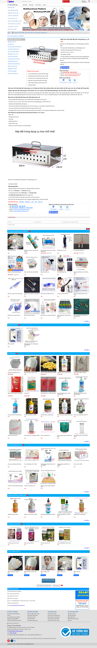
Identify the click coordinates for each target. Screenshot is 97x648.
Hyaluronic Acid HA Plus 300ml (30, 514)
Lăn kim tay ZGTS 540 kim (62, 293)
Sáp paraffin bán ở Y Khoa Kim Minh (48, 393)
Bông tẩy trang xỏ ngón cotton (30, 372)
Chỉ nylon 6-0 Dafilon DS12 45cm (14, 464)
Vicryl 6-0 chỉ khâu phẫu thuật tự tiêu (15, 485)
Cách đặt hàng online (52, 613)
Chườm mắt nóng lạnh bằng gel (14, 272)
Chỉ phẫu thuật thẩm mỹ (13, 49)
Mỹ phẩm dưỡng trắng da (14, 63)
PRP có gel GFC (11, 343)
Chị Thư (75, 82)
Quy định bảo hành (72, 615)
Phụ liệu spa (11, 44)
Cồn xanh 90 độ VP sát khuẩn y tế (15, 414)
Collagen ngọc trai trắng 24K (79, 514)
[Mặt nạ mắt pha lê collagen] (15, 563)
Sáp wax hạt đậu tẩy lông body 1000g (48, 372)
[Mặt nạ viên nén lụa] (65, 563)
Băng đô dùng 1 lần (45, 272)
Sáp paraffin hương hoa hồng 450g (15, 393)
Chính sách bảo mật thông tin (13, 613)
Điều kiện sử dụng (71, 613)
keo (36, 201)
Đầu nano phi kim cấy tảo (29, 315)
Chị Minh (70, 82)
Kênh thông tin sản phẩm (73, 618)
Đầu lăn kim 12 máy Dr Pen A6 (14, 315)
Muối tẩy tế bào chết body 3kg (47, 414)
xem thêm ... (87, 321)
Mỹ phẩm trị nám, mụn (13, 54)
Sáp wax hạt (26, 393)
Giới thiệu (25, 4)
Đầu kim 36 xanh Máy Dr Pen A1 (47, 293)
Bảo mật (69, 620)
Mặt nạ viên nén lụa (12, 250)
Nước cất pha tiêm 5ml (45, 435)
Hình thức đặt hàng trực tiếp (33, 613)
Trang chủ (16, 32)
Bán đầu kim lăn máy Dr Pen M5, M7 (48, 315)
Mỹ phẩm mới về (12, 41)
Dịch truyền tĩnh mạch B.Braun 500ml (32, 435)
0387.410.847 (15, 207)
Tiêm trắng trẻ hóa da (13, 61)
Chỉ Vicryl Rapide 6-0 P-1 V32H (30, 464)
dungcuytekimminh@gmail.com (72, 75)
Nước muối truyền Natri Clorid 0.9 (81, 414)
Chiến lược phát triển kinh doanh (14, 620)
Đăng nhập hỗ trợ (71, 617)
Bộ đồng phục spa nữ (61, 250)
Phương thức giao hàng (32, 620)
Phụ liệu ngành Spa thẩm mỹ (40, 32)
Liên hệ (44, 4)
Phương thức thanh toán (32, 615)
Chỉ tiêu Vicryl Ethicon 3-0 (29, 485)
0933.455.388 (66, 72)
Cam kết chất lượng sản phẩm (13, 617)
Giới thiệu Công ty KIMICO (12, 618)
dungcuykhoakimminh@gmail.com (73, 73)
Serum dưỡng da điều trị (13, 51)
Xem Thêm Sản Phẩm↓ (48, 580)
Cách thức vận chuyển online (54, 615)
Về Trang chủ (56, 585)
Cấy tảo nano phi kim (13, 56)
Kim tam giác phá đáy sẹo (79, 250)
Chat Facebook (63, 82)
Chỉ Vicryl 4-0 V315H (78, 464)
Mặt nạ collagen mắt (45, 571)
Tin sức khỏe (38, 4)
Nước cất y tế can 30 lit (12, 435)
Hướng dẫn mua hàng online (54, 617)
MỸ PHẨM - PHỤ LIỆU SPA (25, 32)
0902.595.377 (22, 207)
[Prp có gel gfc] (81, 563)
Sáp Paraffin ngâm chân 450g (80, 372)
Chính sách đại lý (31, 618)
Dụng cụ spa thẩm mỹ (13, 73)
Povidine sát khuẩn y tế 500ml (30, 414)
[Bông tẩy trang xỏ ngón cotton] (32, 563)
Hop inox (21, 201)
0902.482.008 (73, 72)
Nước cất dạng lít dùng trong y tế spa (65, 414)
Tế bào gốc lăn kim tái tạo (14, 58)
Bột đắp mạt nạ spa (12, 68)
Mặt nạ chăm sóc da (12, 66)
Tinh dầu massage (12, 71)
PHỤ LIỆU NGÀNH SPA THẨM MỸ (15, 36)
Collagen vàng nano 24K (13, 514)
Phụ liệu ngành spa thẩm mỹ (14, 46)
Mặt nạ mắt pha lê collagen (13, 571)
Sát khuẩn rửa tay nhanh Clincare (64, 372)
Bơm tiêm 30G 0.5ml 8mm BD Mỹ (31, 272)
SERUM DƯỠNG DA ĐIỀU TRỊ (17, 495)
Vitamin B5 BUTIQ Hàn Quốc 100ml (48, 514)
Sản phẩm (31, 4)
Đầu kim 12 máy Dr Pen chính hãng (15, 293)
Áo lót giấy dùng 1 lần (61, 272)
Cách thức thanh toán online (54, 620)
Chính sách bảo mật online (53, 618)
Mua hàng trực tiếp (31, 617)
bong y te (27, 201)
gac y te (40, 201)
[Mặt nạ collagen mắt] (48, 563)
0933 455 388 (13, 633)
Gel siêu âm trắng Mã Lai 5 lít (14, 372)
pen (32, 201)
